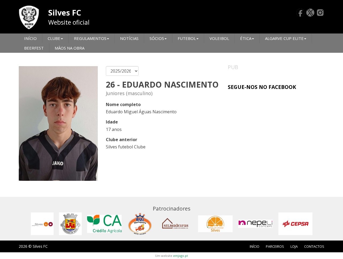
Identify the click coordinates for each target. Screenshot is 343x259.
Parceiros (275, 246)
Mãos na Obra (69, 48)
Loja (294, 246)
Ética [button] (245, 38)
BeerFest (34, 48)
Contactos (314, 246)
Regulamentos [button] (90, 38)
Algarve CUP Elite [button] (284, 38)
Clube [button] (54, 38)
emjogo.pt (180, 256)
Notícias (129, 38)
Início (30, 38)
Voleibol (219, 38)
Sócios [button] (157, 38)
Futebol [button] (187, 38)
